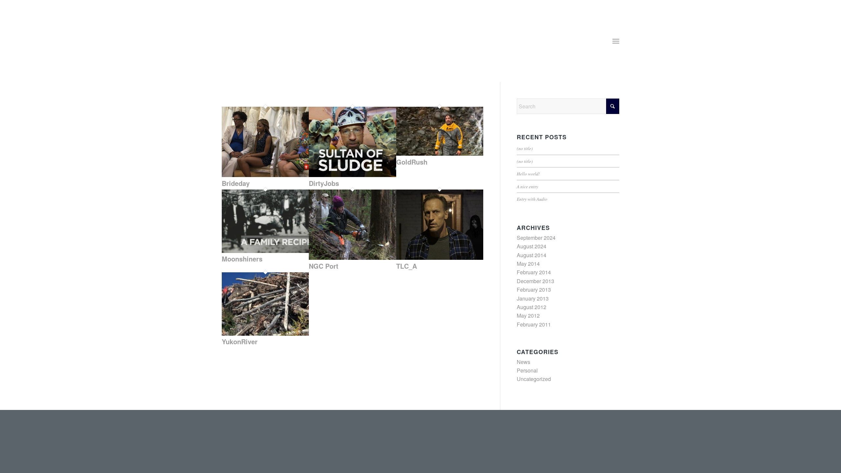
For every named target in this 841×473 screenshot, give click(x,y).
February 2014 (534, 272)
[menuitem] (615, 41)
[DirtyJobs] (352, 175)
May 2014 (528, 263)
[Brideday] (265, 175)
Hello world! (528, 173)
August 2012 (531, 307)
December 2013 (535, 281)
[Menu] (615, 41)
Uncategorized (534, 379)
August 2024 (531, 246)
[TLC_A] (439, 257)
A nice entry (527, 186)
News (523, 362)
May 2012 (528, 315)
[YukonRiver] (265, 333)
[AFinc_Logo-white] (259, 44)
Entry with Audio (532, 199)
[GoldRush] (439, 153)
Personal (527, 370)
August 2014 (531, 255)
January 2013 (533, 298)
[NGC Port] (352, 257)
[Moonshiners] (265, 251)
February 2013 (534, 289)
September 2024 (536, 237)
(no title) (525, 148)
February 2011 (534, 324)
